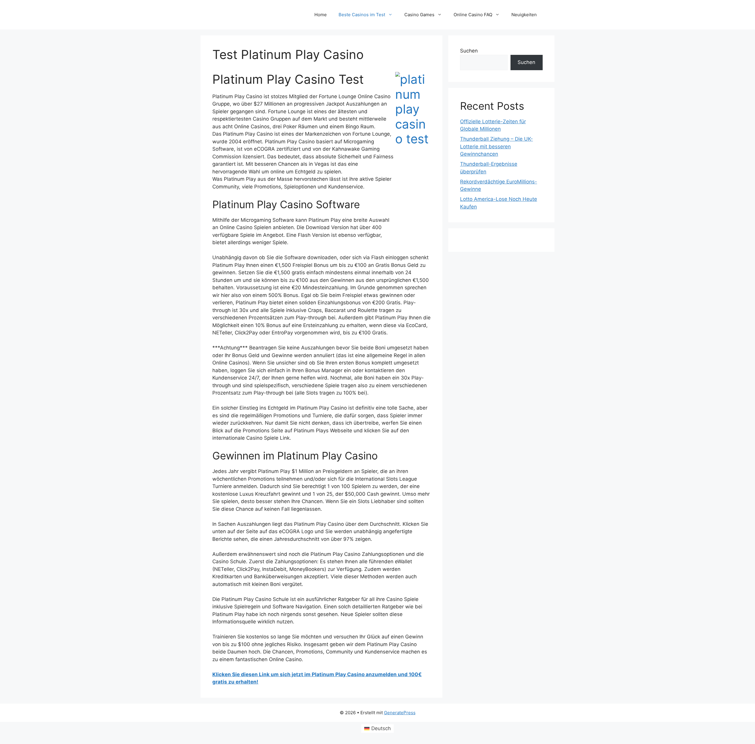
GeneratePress (400, 712)
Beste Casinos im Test (362, 14)
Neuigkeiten (524, 14)
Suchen (469, 51)
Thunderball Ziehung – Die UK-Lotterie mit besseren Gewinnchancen (496, 146)
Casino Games (419, 14)
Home (320, 14)
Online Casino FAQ (473, 14)
